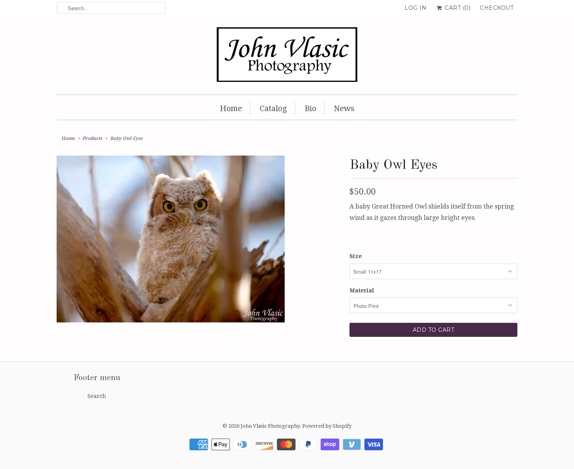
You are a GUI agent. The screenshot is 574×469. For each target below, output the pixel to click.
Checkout (496, 7)
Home (231, 108)
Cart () (457, 7)
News (344, 108)
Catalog (273, 108)
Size (355, 256)
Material (361, 290)
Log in (415, 7)
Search (96, 396)
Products (92, 138)
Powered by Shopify (326, 426)
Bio (310, 108)
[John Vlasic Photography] (287, 56)
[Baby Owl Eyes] (171, 239)
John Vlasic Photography (270, 426)
